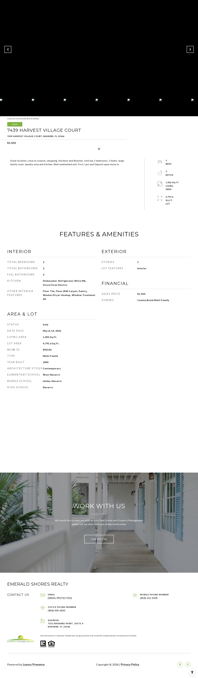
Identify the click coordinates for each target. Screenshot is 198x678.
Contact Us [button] (99, 539)
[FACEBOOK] (180, 664)
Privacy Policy (130, 664)
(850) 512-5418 (148, 598)
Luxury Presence (34, 664)
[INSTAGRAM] (188, 664)
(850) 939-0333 (56, 610)
